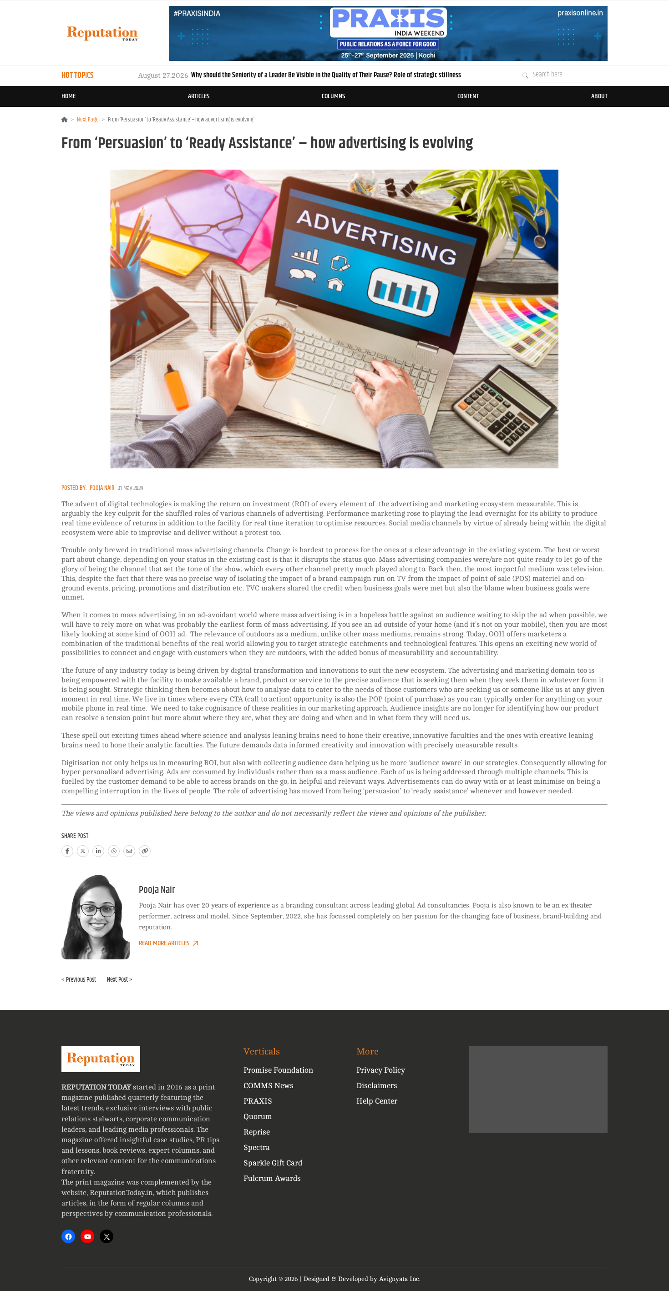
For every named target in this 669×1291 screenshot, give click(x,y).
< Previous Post (78, 980)
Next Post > (119, 980)
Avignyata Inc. (400, 1279)
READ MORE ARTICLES (164, 943)
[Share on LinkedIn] (98, 851)
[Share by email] (129, 851)
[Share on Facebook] (67, 851)
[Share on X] (83, 851)
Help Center (376, 1101)
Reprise (256, 1132)
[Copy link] (145, 851)
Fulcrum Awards (272, 1178)
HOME (68, 96)
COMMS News (268, 1085)
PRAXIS (257, 1101)
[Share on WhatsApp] (114, 851)
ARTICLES (198, 96)
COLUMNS (333, 96)
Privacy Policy (380, 1070)
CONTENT (468, 96)
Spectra (256, 1147)
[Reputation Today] (102, 33)
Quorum (257, 1116)
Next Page (88, 119)
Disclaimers (376, 1085)
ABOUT (599, 96)
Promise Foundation (278, 1070)
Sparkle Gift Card (272, 1163)
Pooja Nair (102, 488)
